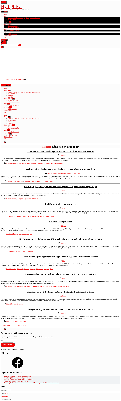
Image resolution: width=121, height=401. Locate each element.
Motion (52, 163)
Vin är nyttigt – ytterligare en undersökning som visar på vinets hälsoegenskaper (60, 186)
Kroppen (33, 163)
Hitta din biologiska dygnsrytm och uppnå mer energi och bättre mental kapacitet (60, 257)
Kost (5, 29)
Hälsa (5, 16)
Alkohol (8, 198)
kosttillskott (9, 234)
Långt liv (10, 22)
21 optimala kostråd (13, 30)
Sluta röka (10, 21)
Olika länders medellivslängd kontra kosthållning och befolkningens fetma (60, 292)
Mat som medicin (36, 198)
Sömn (51, 181)
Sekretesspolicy (5, 396)
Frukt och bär (32, 216)
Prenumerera (7, 345)
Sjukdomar (53, 216)
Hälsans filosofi (26, 163)
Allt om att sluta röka (13, 27)
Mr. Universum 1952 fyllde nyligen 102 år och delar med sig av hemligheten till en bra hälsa (60, 239)
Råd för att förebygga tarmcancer (60, 204)
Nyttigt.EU (11, 6)
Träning (6, 32)
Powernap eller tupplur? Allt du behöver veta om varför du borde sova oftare (60, 274)
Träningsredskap (12, 34)
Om (5, 37)
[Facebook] (17, 369)
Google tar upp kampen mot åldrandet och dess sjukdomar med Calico (60, 309)
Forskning (18, 163)
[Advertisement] (60, 61)
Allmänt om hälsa (11, 181)
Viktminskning (8, 35)
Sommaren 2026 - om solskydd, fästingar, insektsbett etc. (64, 173)
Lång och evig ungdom (17, 79)
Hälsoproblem (8, 24)
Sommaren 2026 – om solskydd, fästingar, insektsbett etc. (24, 18)
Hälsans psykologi (13, 26)
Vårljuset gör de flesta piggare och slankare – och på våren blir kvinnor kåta (60, 169)
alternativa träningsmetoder (13, 251)
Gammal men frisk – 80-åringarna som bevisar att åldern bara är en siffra (60, 151)
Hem (5, 14)
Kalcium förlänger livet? (60, 222)
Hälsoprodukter (12, 19)
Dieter (8, 304)
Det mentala (20, 181)
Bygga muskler (10, 163)
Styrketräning (59, 163)
